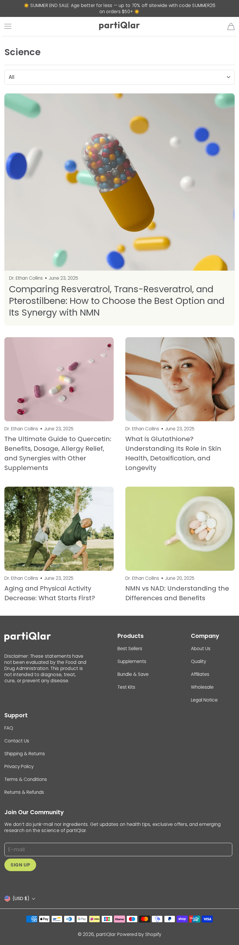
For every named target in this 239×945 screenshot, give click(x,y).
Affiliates (200, 674)
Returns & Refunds (24, 792)
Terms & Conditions (25, 779)
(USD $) (21, 899)
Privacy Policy (19, 766)
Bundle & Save (133, 674)
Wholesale (202, 687)
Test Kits (126, 687)
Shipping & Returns (24, 754)
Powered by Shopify (139, 934)
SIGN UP (20, 865)
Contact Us (16, 741)
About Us (200, 648)
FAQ (8, 728)
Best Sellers (129, 648)
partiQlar (106, 934)
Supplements (131, 661)
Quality (198, 661)
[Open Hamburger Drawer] (7, 26)
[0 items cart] (231, 26)
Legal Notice (204, 700)
